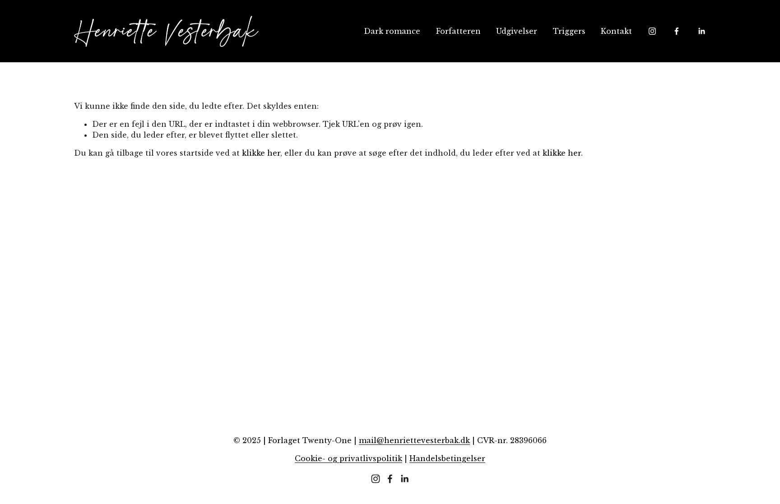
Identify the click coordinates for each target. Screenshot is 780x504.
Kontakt (616, 31)
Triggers (569, 31)
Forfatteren (458, 31)
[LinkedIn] (701, 31)
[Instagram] (652, 31)
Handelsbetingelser (447, 458)
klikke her (261, 152)
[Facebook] (676, 31)
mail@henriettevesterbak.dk (414, 440)
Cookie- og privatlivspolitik (348, 458)
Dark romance (392, 31)
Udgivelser (516, 31)
